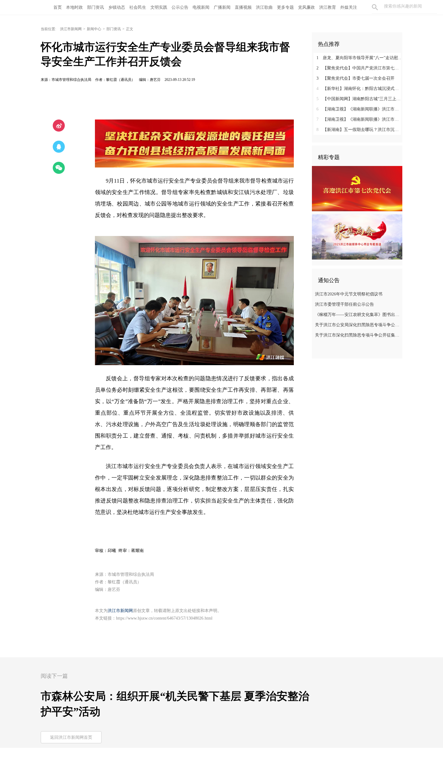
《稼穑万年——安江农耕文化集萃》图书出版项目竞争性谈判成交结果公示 (358, 314)
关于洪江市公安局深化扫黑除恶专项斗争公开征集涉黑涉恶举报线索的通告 (358, 325)
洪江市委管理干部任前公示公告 (344, 304)
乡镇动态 (116, 7)
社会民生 (137, 7)
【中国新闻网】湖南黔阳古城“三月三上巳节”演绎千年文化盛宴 (359, 99)
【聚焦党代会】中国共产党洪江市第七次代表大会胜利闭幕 (359, 68)
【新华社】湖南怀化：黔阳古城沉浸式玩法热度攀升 (359, 88)
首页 (57, 7)
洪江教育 (327, 7)
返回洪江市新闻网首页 (71, 737)
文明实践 (158, 7)
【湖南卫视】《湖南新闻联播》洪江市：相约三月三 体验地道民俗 (359, 109)
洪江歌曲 (264, 7)
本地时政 (74, 7)
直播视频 (243, 7)
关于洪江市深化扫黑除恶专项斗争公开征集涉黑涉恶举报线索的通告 (358, 335)
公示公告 (179, 7)
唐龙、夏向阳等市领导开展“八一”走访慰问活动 (359, 58)
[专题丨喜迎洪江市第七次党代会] (357, 188)
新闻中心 (94, 29)
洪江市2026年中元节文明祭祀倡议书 (348, 294)
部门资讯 (95, 7)
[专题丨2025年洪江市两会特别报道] (357, 236)
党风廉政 (306, 7)
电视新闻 (201, 7)
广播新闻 (222, 7)
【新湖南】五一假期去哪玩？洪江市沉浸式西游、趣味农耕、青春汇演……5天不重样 (359, 129)
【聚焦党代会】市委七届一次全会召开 (355, 78)
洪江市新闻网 (71, 29)
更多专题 (285, 7)
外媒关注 (348, 7)
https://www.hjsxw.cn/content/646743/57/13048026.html (164, 618)
